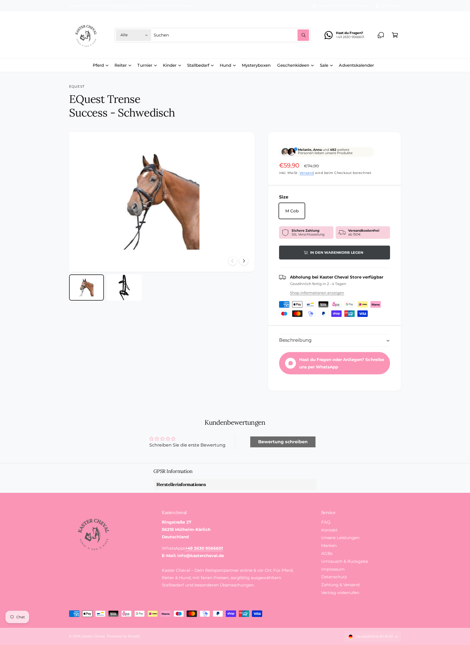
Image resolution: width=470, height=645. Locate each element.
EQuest (77, 86)
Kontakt (329, 530)
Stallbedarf (198, 65)
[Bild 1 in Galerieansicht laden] (86, 287)
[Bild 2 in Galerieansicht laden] (124, 287)
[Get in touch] (381, 35)
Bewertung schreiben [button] (283, 441)
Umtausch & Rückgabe (344, 561)
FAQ (325, 522)
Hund (225, 65)
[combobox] (231, 35)
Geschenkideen (293, 65)
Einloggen (391, 5)
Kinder (170, 65)
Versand (306, 173)
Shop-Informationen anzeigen (317, 293)
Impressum (333, 569)
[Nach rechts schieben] (243, 260)
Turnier (144, 65)
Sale (324, 65)
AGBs (326, 553)
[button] (395, 35)
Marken (329, 545)
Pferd (98, 65)
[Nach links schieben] (232, 260)
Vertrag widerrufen (340, 592)
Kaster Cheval (93, 636)
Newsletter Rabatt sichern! (343, 5)
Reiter (121, 65)
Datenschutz (334, 576)
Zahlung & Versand (340, 584)
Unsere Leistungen (340, 537)
